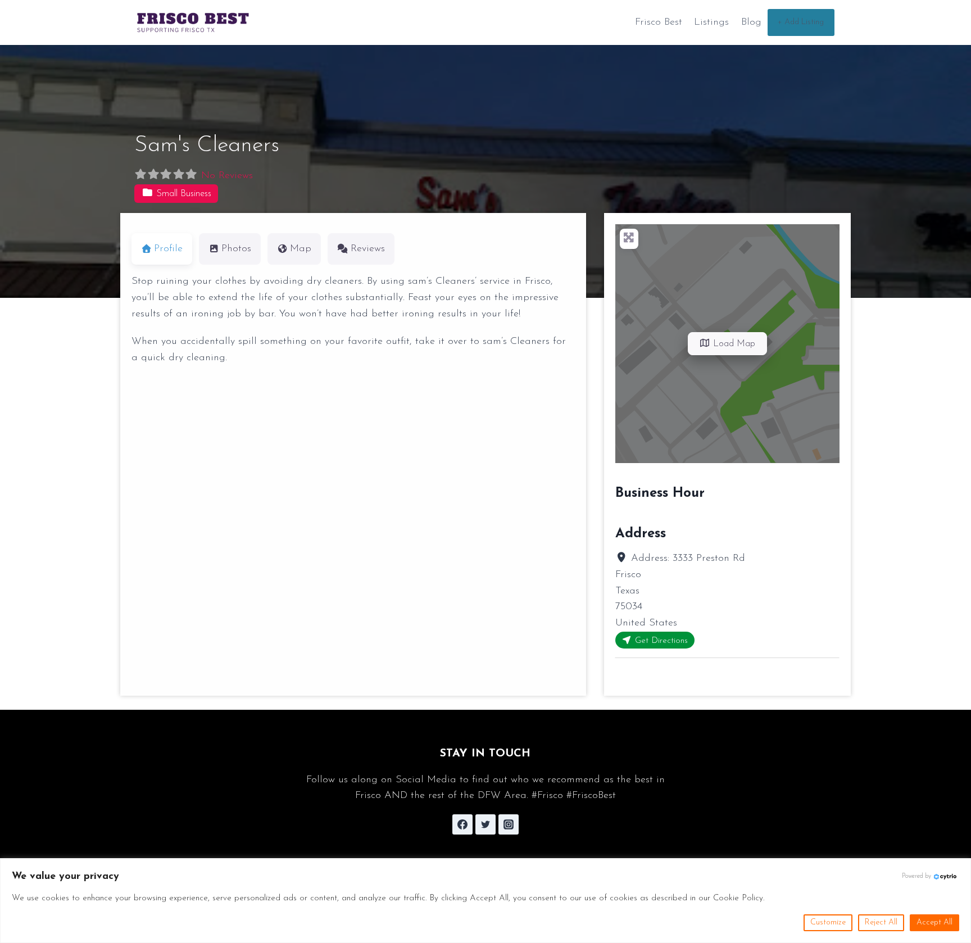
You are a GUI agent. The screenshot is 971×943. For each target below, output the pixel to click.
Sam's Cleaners (206, 145)
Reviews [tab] (368, 249)
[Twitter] (485, 824)
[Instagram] (508, 824)
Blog (751, 22)
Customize (828, 922)
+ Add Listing (801, 22)
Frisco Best (658, 22)
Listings (711, 22)
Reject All (881, 922)
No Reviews (227, 176)
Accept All (934, 922)
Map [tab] (300, 249)
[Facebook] (462, 824)
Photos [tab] (236, 249)
